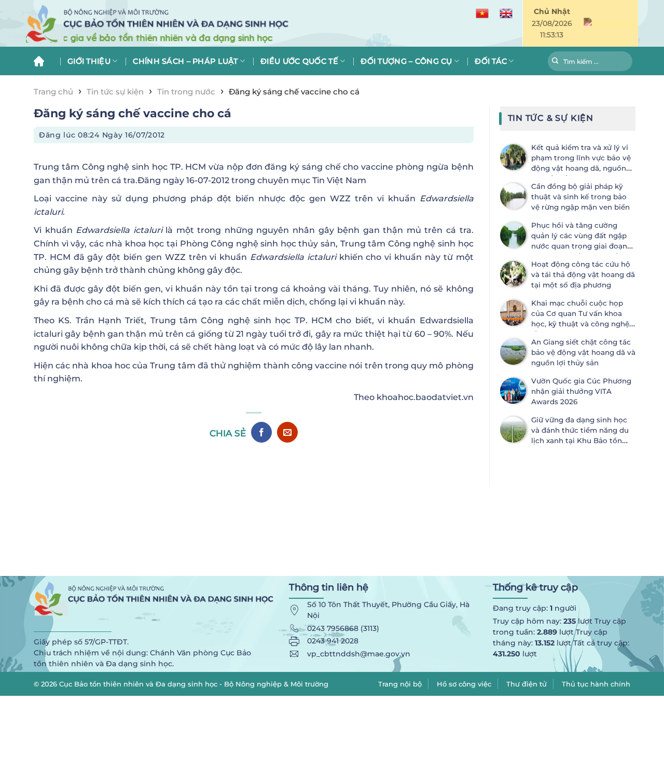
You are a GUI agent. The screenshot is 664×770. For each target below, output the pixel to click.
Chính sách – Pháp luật (185, 61)
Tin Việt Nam (339, 180)
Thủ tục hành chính (596, 684)
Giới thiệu (88, 61)
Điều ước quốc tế (299, 61)
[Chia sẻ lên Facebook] (261, 432)
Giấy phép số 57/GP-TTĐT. (81, 642)
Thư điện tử (526, 684)
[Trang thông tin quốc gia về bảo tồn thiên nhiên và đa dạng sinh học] (207, 23)
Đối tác (491, 61)
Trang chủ (43, 61)
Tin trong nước (186, 92)
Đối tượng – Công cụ (406, 61)
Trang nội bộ (400, 684)
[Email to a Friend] (287, 432)
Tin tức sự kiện (115, 92)
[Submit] (555, 62)
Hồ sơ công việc (464, 684)
